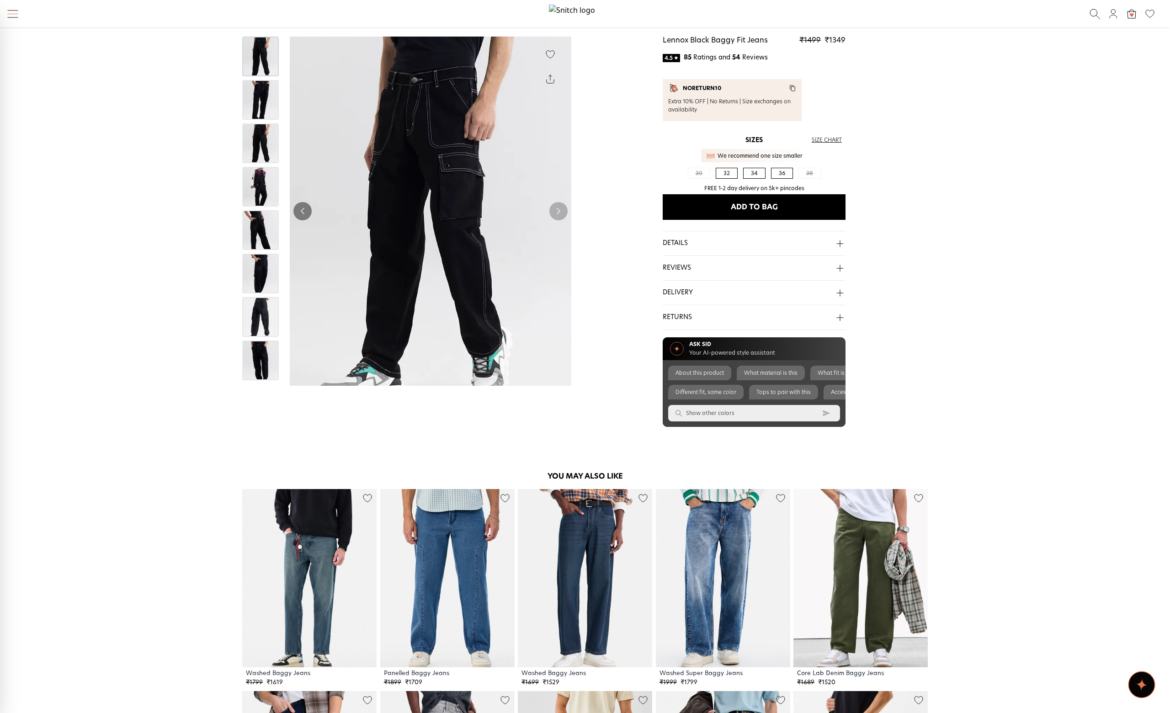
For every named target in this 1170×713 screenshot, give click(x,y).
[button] (754, 243)
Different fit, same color (705, 392)
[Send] (826, 413)
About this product (699, 373)
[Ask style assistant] (1141, 684)
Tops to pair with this (783, 392)
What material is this (771, 373)
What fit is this (836, 373)
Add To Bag (754, 207)
